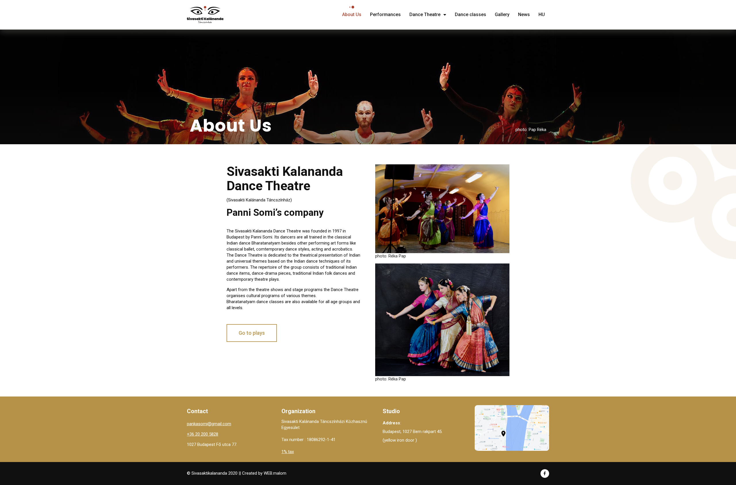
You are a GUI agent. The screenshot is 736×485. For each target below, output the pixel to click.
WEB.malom (275, 473)
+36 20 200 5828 (202, 434)
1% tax (287, 451)
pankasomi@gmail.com (209, 423)
